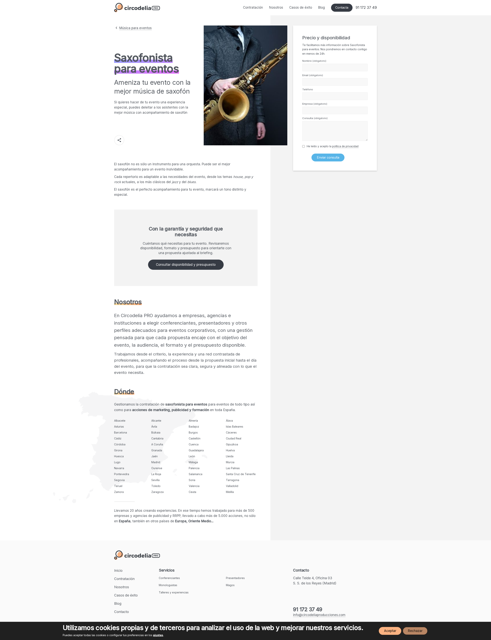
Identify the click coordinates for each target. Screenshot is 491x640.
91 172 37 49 (366, 7)
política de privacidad (345, 146)
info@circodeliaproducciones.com (319, 615)
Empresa (314, 103)
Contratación (253, 7)
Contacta (341, 7)
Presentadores (235, 578)
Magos (230, 585)
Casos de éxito (300, 7)
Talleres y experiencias (174, 592)
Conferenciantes (169, 578)
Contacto (121, 612)
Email (312, 75)
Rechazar (415, 631)
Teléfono (307, 89)
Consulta (315, 118)
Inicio (118, 570)
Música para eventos (135, 28)
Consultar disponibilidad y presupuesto (186, 265)
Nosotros (276, 7)
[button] (119, 140)
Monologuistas (168, 585)
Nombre (314, 60)
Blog (321, 7)
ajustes (158, 635)
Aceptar (390, 631)
